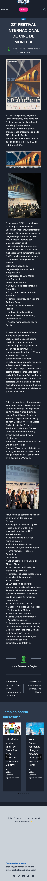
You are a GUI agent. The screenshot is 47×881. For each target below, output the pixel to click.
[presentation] (12, 728)
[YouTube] (33, 876)
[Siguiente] (40, 757)
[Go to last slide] (7, 757)
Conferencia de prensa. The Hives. (33, 686)
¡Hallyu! (23, 9)
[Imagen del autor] (8, 49)
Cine (23, 19)
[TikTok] (28, 876)
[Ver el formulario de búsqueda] (44, 9)
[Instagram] (23, 876)
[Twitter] (18, 876)
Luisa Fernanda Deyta (29, 49)
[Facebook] (13, 876)
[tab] (18, 793)
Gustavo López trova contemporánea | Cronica (13, 688)
